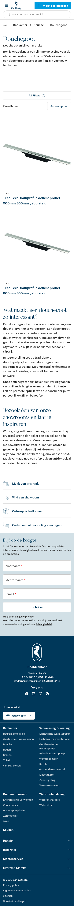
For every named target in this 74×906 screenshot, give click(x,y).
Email (10, 594)
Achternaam (15, 580)
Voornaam (13, 566)
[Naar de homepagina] (16, 5)
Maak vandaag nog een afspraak (25, 458)
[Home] (5, 25)
